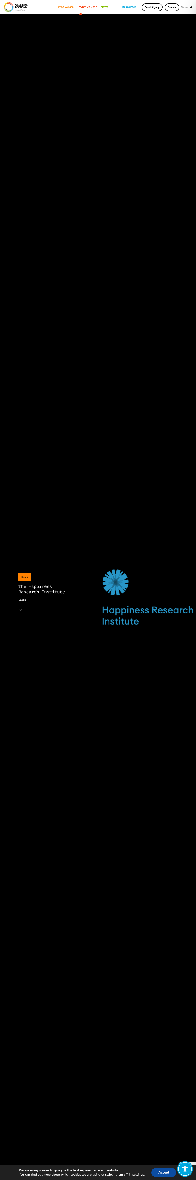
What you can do (88, 8)
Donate (172, 7)
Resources (129, 7)
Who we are (66, 7)
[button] (191, 7)
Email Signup (152, 7)
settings (138, 1175)
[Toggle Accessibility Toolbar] (185, 1169)
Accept (163, 1172)
